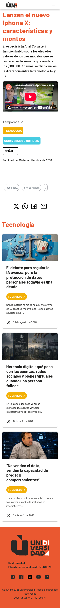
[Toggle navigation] (53, 4)
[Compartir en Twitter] (16, 206)
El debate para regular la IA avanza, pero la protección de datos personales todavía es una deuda (29, 277)
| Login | (42, 597)
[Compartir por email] (43, 205)
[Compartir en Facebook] (34, 206)
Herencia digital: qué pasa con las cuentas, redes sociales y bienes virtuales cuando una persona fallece (29, 376)
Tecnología (13, 130)
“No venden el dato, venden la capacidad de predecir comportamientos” (27, 472)
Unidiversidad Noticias (21, 141)
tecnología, (12, 187)
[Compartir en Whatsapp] (25, 206)
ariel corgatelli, (32, 187)
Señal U (10, 151)
